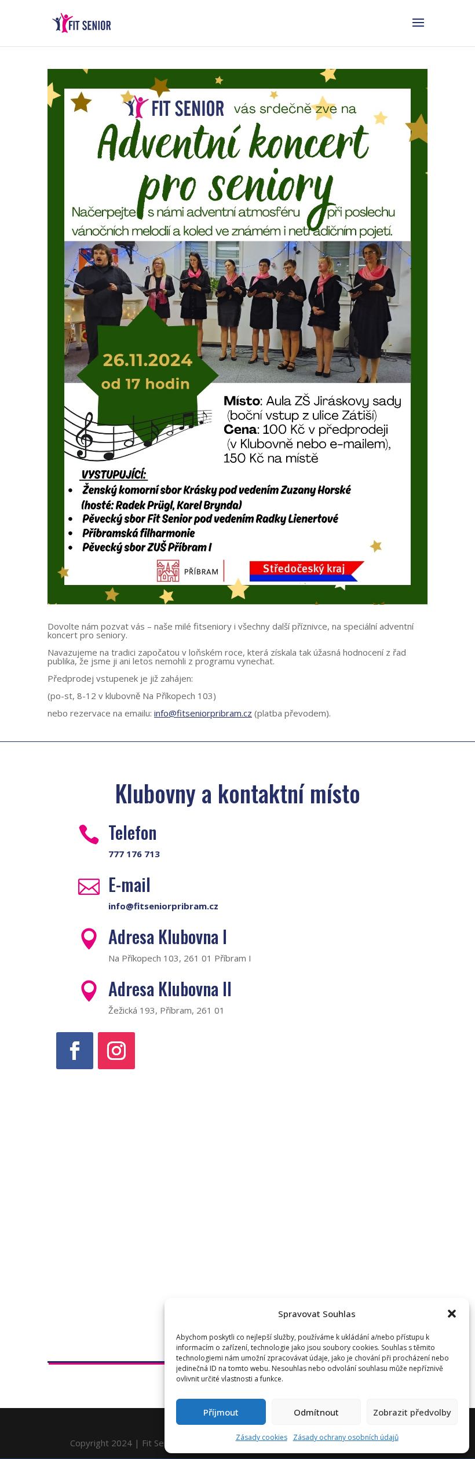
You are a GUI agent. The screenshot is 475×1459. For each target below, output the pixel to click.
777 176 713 (134, 854)
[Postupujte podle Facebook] (74, 1050)
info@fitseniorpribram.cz (203, 713)
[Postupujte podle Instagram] (116, 1050)
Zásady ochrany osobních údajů (346, 1437)
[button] (452, 1313)
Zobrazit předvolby (412, 1412)
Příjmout (221, 1412)
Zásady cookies (261, 1437)
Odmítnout (316, 1412)
